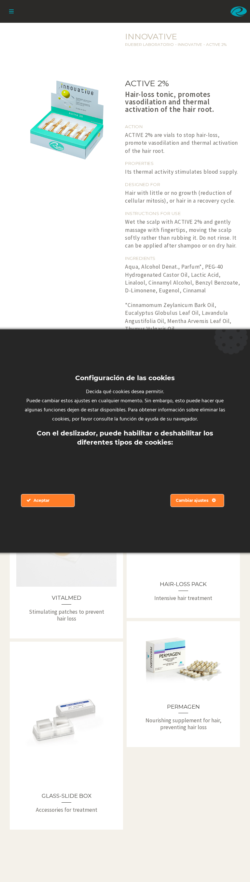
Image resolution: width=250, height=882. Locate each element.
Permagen (183, 706)
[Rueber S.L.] (238, 11)
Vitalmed (66, 598)
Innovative (190, 44)
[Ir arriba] (229, 861)
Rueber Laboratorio (149, 44)
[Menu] (11, 11)
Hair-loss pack (183, 584)
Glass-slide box (66, 796)
